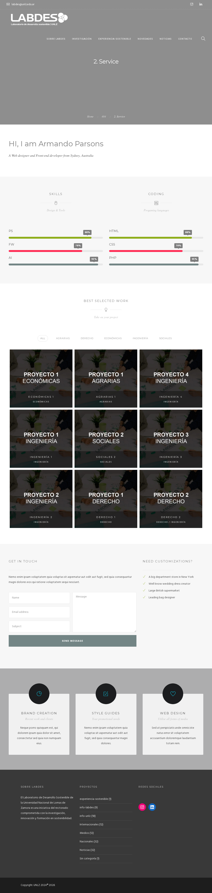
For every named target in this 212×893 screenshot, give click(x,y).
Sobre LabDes (56, 39)
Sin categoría (88, 858)
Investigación (82, 39)
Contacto (185, 39)
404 (104, 116)
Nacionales (86, 841)
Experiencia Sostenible (114, 39)
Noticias (166, 39)
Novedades (145, 39)
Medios (84, 833)
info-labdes (87, 807)
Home (90, 116)
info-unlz (85, 816)
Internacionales (89, 824)
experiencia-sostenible (94, 799)
